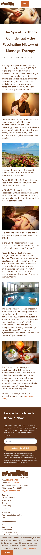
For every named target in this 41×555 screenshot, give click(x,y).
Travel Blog (6, 506)
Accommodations (9, 521)
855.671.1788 (12, 480)
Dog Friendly (7, 527)
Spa (3, 517)
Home (4, 508)
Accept (7, 552)
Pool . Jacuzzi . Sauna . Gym (12, 515)
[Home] (7, 4)
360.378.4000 (13, 483)
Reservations (7, 529)
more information (29, 548)
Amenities (6, 512)
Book (25, 4)
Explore (5, 495)
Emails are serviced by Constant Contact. (18, 462)
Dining (4, 503)
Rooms (4, 524)
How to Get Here (8, 498)
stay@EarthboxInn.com (11, 490)
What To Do (6, 500)
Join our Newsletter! (20, 448)
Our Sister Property (9, 532)
